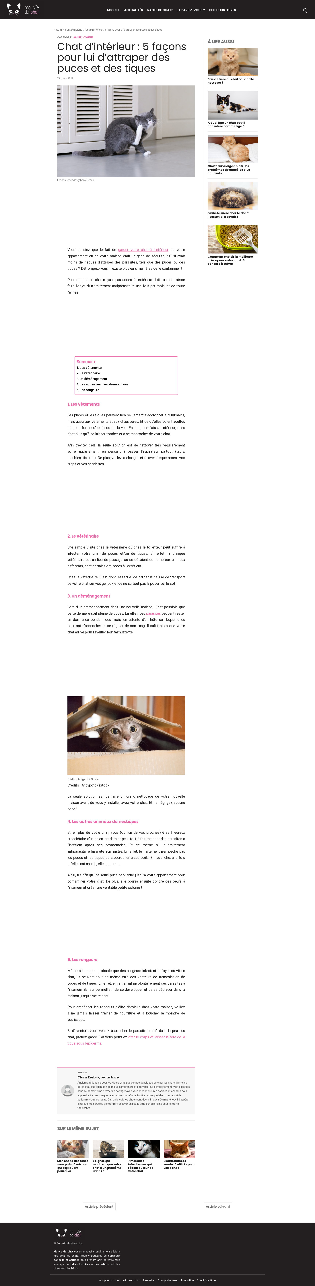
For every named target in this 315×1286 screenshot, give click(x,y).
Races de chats (160, 10)
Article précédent (99, 1206)
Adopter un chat (109, 1280)
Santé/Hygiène (73, 29)
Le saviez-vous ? (191, 10)
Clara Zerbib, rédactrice (98, 1077)
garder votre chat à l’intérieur (143, 249)
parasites (153, 613)
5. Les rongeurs (88, 390)
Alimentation (131, 1280)
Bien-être (148, 1280)
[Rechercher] (304, 10)
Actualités (133, 10)
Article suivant (218, 1206)
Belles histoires (222, 10)
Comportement (168, 1280)
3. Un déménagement (92, 379)
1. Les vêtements (89, 368)
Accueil (113, 10)
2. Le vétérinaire (88, 373)
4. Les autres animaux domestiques (103, 384)
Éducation (187, 1280)
